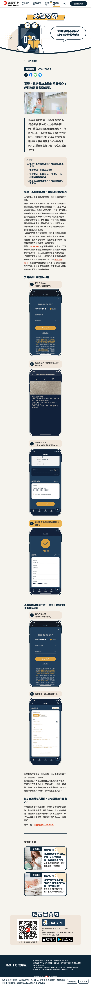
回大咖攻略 (32, 61)
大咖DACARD (33, 246)
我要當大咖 (79, 3)
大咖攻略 (56, 3)
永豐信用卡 (53, 445)
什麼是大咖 (25, 3)
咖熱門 (47, 3)
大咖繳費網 (26, 942)
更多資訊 (83, 981)
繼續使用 (72, 981)
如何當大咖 (37, 3)
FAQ (64, 3)
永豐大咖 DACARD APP (44, 824)
